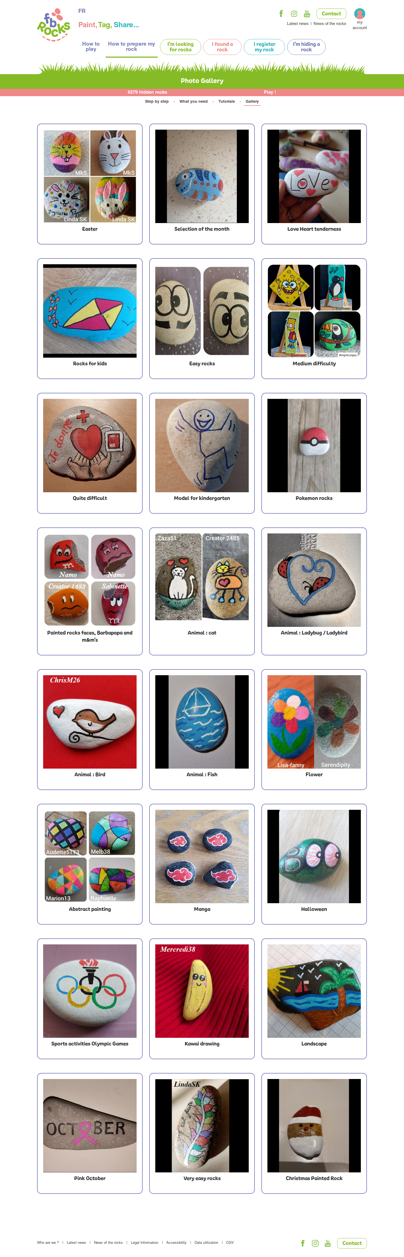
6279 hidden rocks (147, 92)
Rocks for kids (90, 364)
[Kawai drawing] (202, 991)
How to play (91, 47)
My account (360, 25)
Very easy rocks (202, 1178)
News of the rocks (330, 24)
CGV (230, 1243)
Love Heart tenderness (314, 229)
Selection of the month (202, 229)
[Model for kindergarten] (202, 445)
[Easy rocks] (202, 311)
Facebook (281, 13)
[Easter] (90, 176)
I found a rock (222, 47)
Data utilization (206, 1243)
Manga (202, 909)
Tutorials (226, 102)
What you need (193, 102)
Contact (331, 14)
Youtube (306, 13)
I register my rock (264, 47)
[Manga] (202, 856)
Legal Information (144, 1243)
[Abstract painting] (90, 856)
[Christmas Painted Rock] (314, 1125)
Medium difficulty (314, 364)
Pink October (90, 1178)
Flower (314, 775)
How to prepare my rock (131, 47)
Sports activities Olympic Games (89, 1044)
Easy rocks (202, 364)
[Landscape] (314, 991)
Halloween (314, 909)
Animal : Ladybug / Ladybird (314, 633)
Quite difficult (90, 498)
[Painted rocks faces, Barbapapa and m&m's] (90, 580)
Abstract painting (90, 909)
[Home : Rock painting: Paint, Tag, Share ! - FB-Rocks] (53, 25)
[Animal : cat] (202, 580)
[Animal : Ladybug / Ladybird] (314, 580)
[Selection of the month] (202, 176)
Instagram (294, 13)
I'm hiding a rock (306, 47)
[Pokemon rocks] (314, 445)
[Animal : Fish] (202, 722)
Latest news (298, 24)
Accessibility (176, 1243)
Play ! (270, 92)
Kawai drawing (202, 1044)
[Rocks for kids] (90, 311)
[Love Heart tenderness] (314, 176)
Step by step (157, 102)
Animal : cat (202, 633)
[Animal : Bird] (90, 722)
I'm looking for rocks (180, 47)
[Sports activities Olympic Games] (90, 991)
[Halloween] (314, 856)
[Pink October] (90, 1125)
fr (81, 12)
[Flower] (314, 722)
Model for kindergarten (202, 498)
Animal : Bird (89, 775)
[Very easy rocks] (202, 1125)
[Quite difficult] (90, 445)
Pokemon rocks (314, 498)
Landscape (314, 1044)
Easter (90, 229)
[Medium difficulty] (314, 311)
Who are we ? (48, 1243)
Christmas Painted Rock (314, 1178)
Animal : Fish (202, 775)
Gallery (252, 102)
